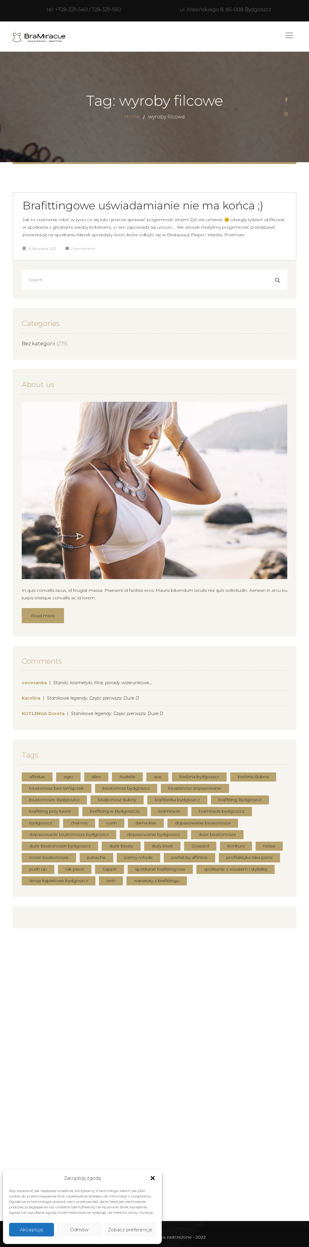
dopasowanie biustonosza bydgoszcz (69, 834)
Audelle (127, 776)
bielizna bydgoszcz (199, 776)
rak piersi (74, 869)
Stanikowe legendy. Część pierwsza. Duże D (93, 698)
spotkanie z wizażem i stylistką (235, 869)
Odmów (79, 1229)
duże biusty (121, 846)
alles (96, 776)
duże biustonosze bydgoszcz (60, 846)
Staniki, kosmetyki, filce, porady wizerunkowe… (102, 682)
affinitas (37, 776)
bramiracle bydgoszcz (221, 811)
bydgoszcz (40, 823)
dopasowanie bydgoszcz (153, 834)
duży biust (162, 846)
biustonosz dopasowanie (194, 788)
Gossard (200, 846)
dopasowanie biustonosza (203, 823)
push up (38, 869)
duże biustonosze (217, 834)
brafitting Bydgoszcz (239, 799)
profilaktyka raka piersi (249, 857)
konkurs (236, 846)
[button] (153, 1178)
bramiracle (169, 811)
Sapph (109, 869)
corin (111, 823)
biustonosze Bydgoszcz (54, 799)
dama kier (145, 823)
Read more (43, 615)
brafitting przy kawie (50, 811)
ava (157, 776)
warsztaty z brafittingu (156, 880)
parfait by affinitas (189, 857)
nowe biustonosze (48, 857)
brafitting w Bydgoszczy (115, 811)
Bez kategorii (38, 343)
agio (68, 776)
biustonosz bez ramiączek (56, 788)
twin (111, 880)
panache (96, 857)
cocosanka (34, 682)
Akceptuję (31, 1229)
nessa (269, 846)
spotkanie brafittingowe (160, 869)
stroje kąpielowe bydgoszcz (58, 880)
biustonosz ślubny (117, 799)
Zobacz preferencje (130, 1229)
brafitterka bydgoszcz (177, 799)
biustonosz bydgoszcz (126, 788)
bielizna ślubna (253, 776)
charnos (79, 823)
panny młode (138, 857)
